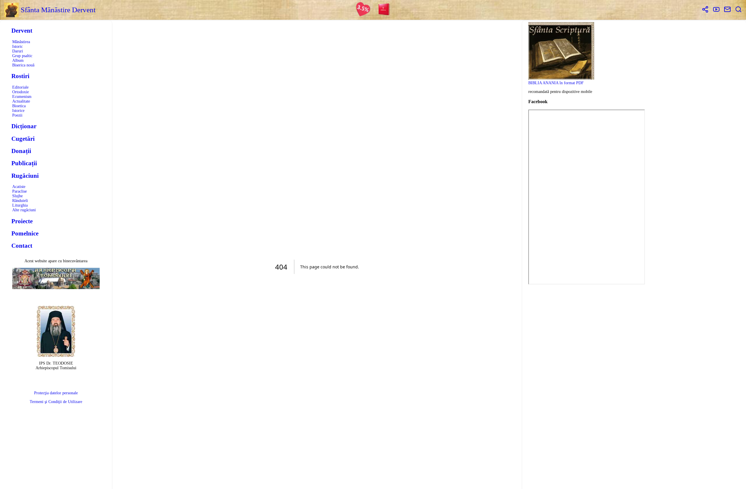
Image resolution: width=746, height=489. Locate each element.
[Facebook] (705, 10)
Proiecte (22, 221)
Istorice (18, 110)
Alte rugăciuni (24, 210)
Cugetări (23, 138)
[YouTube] (716, 10)
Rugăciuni (25, 175)
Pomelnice (24, 233)
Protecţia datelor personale (56, 393)
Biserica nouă (23, 65)
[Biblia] (384, 9)
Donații (21, 150)
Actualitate (21, 101)
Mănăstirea (21, 42)
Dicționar (23, 126)
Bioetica (19, 106)
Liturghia (20, 205)
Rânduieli (20, 200)
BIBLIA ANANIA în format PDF (556, 83)
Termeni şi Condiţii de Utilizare (56, 402)
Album (18, 60)
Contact (21, 245)
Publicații (24, 163)
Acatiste (18, 186)
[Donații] (363, 10)
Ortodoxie (20, 92)
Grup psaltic (22, 56)
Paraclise (19, 191)
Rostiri (20, 76)
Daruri (17, 51)
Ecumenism (21, 96)
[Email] (727, 10)
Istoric (17, 46)
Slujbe (17, 196)
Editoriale (20, 87)
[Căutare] (738, 10)
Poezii (17, 115)
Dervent (21, 30)
